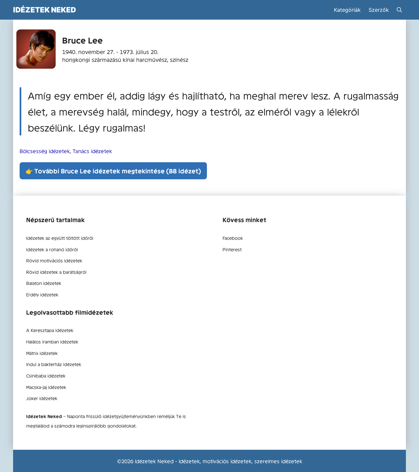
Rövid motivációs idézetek (54, 260)
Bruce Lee (82, 40)
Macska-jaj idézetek (46, 387)
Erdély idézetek (42, 294)
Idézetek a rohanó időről (52, 249)
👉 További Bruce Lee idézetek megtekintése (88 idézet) (113, 170)
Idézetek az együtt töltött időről (59, 237)
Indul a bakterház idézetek (53, 364)
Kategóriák (347, 10)
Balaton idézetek (43, 283)
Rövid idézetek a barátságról (56, 271)
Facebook (233, 237)
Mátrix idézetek (42, 353)
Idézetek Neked (44, 9)
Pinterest (232, 249)
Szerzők (379, 10)
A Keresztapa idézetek (49, 330)
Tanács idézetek (92, 151)
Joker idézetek (41, 398)
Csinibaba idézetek (45, 375)
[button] (399, 9)
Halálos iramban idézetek (52, 341)
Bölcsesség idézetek (45, 151)
